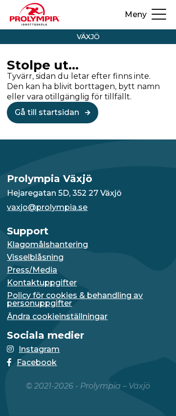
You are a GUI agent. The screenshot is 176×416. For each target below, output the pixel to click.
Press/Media (32, 270)
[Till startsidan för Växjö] (34, 22)
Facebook (37, 362)
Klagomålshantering (47, 245)
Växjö (88, 36)
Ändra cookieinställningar (57, 317)
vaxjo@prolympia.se (47, 207)
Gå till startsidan (48, 112)
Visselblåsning (35, 257)
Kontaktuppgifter (42, 283)
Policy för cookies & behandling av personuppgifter (75, 299)
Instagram (39, 349)
